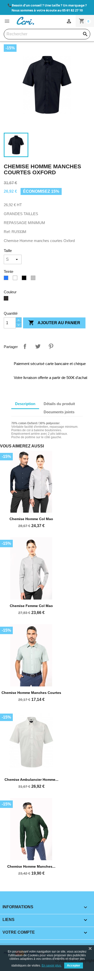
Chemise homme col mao (31, 519)
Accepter (73, 965)
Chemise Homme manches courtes (31, 693)
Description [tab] (25, 404)
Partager (25, 346)
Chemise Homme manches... (31, 866)
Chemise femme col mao (31, 606)
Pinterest (51, 346)
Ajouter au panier (54, 323)
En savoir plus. (52, 965)
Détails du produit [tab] (59, 404)
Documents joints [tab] (59, 412)
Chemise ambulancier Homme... (31, 780)
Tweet (38, 346)
